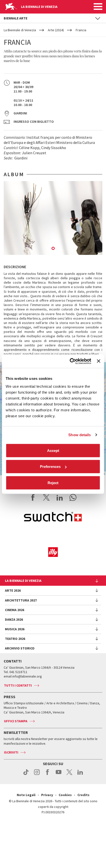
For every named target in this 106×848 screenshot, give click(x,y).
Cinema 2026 (14, 610)
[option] (53, 218)
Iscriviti (11, 752)
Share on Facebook (33, 497)
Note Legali (26, 795)
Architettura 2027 (21, 600)
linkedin (80, 775)
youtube (58, 775)
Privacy (47, 795)
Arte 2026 (13, 590)
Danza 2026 (14, 619)
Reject (53, 482)
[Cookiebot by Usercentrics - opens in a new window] (69, 361)
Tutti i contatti (18, 685)
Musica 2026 (14, 629)
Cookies (65, 795)
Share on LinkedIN (59, 497)
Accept (53, 450)
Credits (83, 795)
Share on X (46, 497)
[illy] (53, 552)
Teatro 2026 (15, 638)
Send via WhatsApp (73, 497)
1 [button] (47, 248)
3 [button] (59, 248)
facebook (48, 775)
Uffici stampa (15, 721)
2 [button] (53, 248)
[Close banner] (98, 361)
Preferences (50, 466)
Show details (79, 435)
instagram (37, 775)
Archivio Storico (20, 648)
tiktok (26, 775)
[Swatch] (53, 518)
